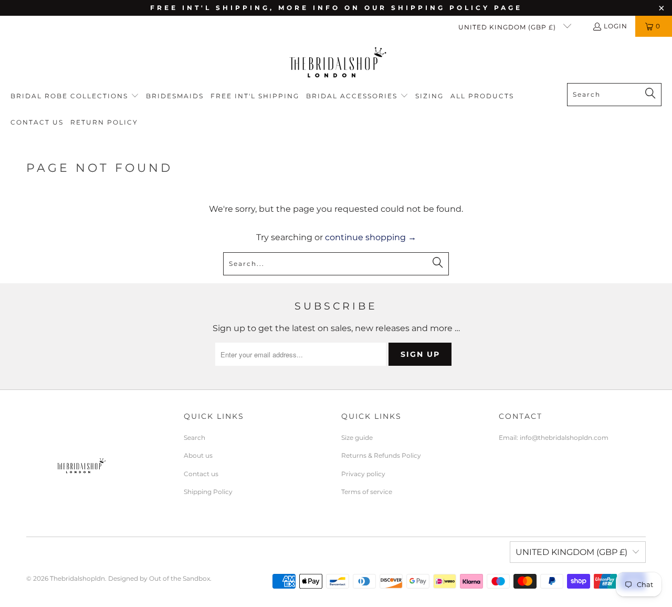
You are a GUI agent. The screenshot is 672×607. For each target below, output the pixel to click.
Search (194, 437)
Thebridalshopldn (77, 578)
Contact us (201, 474)
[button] (74, 96)
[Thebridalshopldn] (336, 62)
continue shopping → (370, 237)
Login (615, 26)
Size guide (357, 437)
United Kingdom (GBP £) (508, 27)
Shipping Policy (208, 492)
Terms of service (366, 492)
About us (198, 455)
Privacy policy (363, 474)
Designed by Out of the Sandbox (159, 578)
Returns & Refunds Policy (381, 455)
